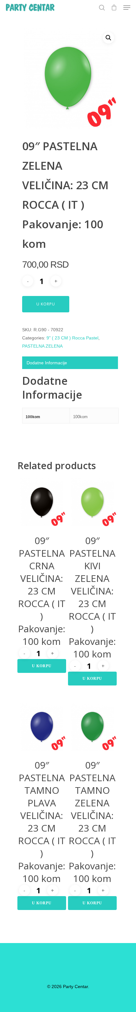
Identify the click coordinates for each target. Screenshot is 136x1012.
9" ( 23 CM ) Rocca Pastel (72, 337)
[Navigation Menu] (126, 7)
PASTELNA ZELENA (42, 346)
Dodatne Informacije (47, 362)
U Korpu (45, 304)
